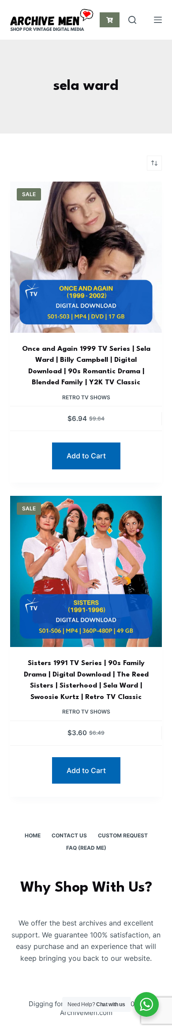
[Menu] (158, 20)
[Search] (132, 20)
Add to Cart (86, 455)
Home (33, 835)
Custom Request (123, 835)
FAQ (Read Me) (86, 847)
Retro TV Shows (86, 397)
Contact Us (69, 835)
